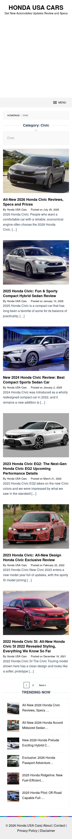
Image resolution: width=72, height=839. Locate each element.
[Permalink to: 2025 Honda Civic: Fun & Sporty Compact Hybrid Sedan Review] (36, 263)
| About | (47, 825)
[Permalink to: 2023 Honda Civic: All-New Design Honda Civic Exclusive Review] (36, 528)
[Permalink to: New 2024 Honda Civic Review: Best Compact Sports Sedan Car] (36, 350)
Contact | (60, 825)
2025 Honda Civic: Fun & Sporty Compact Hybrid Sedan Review (30, 293)
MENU (62, 102)
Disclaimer (47, 830)
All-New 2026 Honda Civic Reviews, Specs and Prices (33, 202)
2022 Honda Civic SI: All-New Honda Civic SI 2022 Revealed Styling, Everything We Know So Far (34, 646)
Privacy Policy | (28, 830)
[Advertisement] (36, 60)
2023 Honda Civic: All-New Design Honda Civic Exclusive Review (32, 557)
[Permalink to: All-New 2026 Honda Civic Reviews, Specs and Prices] (36, 172)
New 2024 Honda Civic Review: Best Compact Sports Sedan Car (34, 380)
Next (41, 685)
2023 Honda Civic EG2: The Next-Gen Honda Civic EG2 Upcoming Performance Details (35, 468)
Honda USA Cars (36, 7)
